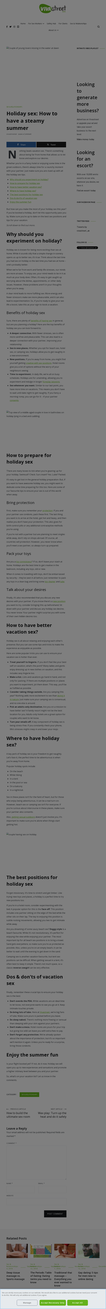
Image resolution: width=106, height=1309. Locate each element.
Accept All (77, 1302)
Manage (27, 1302)
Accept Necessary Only (52, 1302)
